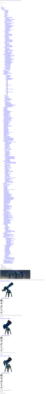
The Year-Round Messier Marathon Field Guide (8, 234)
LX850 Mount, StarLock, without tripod (8, 73)
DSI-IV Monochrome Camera (7, 211)
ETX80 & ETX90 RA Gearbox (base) (9, 181)
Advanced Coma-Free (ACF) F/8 (7, 67)
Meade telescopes (3, 266)
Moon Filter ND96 (6, 108)
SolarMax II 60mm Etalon (7, 246)
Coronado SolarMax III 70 (8, 239)
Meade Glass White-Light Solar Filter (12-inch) (10, 259)
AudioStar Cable (7, 226)
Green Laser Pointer (7, 170)
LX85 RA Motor (5, 187)
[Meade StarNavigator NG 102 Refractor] (1, 317)
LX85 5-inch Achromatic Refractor (8, 27)
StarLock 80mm (5, 188)
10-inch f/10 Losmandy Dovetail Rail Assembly (8, 138)
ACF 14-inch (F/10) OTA (7, 66)
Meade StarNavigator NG (6, 10)
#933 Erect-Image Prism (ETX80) (8, 99)
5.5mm (7, 89)
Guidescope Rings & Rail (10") (7, 112)
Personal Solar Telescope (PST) (10, 238)
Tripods (5, 150)
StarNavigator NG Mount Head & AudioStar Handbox (9, 189)
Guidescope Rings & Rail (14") (7, 113)
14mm (7, 90)
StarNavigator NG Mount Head (7, 209)
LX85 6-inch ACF (7, 24)
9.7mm (7, 80)
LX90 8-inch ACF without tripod (8, 34)
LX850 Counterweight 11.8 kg (7, 122)
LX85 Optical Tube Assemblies (7, 57)
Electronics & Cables (6, 228)
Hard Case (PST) (7, 255)
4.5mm (7, 85)
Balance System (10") (6, 127)
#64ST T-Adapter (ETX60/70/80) (7, 220)
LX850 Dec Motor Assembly (7, 202)
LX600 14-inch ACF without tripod (8, 46)
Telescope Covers (6, 166)
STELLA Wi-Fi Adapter (7, 230)
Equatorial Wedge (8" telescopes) (8, 142)
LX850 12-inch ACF (7, 48)
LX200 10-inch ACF (7, 37)
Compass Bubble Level (7, 169)
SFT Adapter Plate (7, 154)
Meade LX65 (5, 16)
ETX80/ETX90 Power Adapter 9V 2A (8, 120)
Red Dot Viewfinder (7, 101)
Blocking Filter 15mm (7, 250)
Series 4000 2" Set (8, 76)
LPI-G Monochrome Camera (7, 212)
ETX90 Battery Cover (7, 180)
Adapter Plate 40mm (7, 247)
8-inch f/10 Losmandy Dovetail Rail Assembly (9, 156)
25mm (7, 88)
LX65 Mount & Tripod (6, 71)
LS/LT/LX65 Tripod (7, 152)
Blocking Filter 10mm (7, 249)
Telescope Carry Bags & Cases (7, 161)
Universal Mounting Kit (7, 160)
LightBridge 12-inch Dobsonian (8, 52)
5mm (7, 92)
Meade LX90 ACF (6, 31)
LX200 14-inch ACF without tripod (8, 41)
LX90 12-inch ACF (7, 33)
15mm (7, 81)
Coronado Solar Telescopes (6, 237)
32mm (7, 83)
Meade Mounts (4, 70)
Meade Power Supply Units (5, 114)
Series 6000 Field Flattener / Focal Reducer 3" (8, 217)
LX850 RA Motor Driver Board (7, 201)
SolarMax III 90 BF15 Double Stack (10, 243)
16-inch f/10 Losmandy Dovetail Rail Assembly (10, 158)
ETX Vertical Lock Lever (7, 179)
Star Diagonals (5, 97)
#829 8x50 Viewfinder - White (8, 103)
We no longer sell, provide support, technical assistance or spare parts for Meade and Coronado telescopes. (10, 0)
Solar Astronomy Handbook (7, 235)
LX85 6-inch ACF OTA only (8, 23)
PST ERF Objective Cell (6, 205)
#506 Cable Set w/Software (8, 232)
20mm (7, 82)
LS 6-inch (6, 15)
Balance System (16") (6, 131)
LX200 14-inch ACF (7, 38)
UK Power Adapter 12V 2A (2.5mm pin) (8, 117)
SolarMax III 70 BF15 (9, 241)
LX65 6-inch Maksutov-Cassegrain (8, 17)
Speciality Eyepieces (7, 77)
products (2, 265)
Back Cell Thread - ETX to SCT (7, 184)
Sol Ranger (6, 256)
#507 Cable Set (6, 229)
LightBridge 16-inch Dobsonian (8, 53)
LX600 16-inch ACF (7, 44)
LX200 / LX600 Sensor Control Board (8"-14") (8, 197)
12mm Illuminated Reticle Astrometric (10, 78)
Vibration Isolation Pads (6, 124)
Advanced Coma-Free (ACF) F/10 (7, 64)
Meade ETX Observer (6, 12)
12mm (7, 87)
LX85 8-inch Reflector (7, 28)
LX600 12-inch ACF (7, 43)
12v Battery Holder (7, 175)
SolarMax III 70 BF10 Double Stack (10, 240)
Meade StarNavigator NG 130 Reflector (5, 318)
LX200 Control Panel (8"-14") (7, 196)
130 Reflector (6, 11)
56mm (7, 84)
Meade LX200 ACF (6, 36)
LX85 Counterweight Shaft (6, 134)
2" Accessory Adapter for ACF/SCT (7, 121)
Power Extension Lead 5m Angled (7, 119)
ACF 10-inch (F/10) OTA (7, 65)
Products (2, 9)
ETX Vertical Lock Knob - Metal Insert (8, 208)
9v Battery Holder (6, 133)
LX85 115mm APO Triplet (8, 30)
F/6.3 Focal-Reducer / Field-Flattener (7, 216)
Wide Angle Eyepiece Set (9, 75)
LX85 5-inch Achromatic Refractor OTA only (9, 25)
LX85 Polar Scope (6, 218)
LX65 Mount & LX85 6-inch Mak (8, 21)
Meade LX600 (5, 42)
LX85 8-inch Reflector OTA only (8, 26)
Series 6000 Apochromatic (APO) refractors (8, 61)
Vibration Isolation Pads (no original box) (8, 132)
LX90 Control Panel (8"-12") (7, 193)
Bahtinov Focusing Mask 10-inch (7, 222)
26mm (7, 94)
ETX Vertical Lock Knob (7, 178)
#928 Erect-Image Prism (7, 98)
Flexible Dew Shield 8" (7, 164)
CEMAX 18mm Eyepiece (7, 252)
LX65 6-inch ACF (7, 18)
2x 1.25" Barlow (7, 96)
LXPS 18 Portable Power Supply (7, 115)
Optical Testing (5, 233)
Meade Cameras (4, 210)
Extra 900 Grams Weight (6, 123)
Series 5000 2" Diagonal (7, 100)
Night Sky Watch (3, 8)
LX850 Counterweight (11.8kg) (8, 149)
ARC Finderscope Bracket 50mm (8, 106)
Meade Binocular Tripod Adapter (7, 261)
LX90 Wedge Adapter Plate (8, 143)
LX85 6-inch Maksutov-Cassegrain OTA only (9, 22)
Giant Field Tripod (6, 135)
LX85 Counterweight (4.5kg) (8, 148)
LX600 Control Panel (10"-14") (7, 200)
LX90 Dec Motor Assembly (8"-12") (7, 194)
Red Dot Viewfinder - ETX (8, 102)
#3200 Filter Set (5, 109)
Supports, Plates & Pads (6, 155)
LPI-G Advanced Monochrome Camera (8, 213)
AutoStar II (6, 225)
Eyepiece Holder (5, 183)
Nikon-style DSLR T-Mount (7, 221)
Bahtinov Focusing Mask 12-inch (7, 223)
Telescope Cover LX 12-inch (8, 168)
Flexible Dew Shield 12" (7, 165)
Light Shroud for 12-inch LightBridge (9, 171)
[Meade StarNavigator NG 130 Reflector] (1, 354)
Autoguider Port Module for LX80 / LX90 (8, 111)
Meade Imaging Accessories (5, 214)
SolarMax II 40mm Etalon (7, 245)
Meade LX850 (5, 47)
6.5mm (7, 86)
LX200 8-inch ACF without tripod (8, 39)
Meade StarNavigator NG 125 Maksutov (6, 372)
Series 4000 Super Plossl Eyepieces (8, 79)
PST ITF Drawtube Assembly (7, 204)
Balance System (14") (6, 128)
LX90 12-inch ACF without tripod (8, 35)
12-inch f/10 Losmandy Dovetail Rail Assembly (10, 157)
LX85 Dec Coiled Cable (6, 191)
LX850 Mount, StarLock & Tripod (8, 50)
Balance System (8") (6, 126)
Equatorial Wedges (6, 141)
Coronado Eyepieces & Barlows (7, 251)
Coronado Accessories (6, 254)
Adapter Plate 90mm (7, 248)
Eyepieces (5, 74)
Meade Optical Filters (5, 107)
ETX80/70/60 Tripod (7, 153)
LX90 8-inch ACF (7, 32)
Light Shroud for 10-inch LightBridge (7, 125)
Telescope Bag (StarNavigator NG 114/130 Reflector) (10, 162)
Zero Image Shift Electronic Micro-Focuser (8, 215)
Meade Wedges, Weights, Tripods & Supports (7, 140)
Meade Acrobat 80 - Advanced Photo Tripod (8, 262)
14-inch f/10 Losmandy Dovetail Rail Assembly (8, 139)
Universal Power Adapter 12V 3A (7, 116)
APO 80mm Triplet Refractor (8, 62)
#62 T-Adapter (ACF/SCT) (6, 219)
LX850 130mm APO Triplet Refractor (9, 49)
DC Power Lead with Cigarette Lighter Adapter (8, 118)
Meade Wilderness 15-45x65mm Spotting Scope (9, 260)
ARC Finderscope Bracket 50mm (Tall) (9, 105)
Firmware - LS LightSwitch (6, 137)
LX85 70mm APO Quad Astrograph (8, 29)
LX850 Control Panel (6, 203)
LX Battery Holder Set (6, 192)
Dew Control (5, 163)
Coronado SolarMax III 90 (8, 242)
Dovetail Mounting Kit (6, 130)
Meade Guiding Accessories (5, 110)
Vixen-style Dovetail (7, 159)
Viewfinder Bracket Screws (8, 176)
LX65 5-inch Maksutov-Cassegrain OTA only (9, 19)
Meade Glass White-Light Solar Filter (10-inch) (10, 258)
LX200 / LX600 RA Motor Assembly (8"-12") (8, 199)
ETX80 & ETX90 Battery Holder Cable (9, 182)
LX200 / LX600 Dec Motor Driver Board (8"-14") (9, 198)
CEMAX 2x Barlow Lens (7, 253)
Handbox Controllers (6, 224)
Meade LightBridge (6, 51)
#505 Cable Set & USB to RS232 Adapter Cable (10, 231)
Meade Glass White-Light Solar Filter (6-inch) (9, 257)
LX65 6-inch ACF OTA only (8, 20)
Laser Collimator (7, 172)
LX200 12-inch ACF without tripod (8, 40)
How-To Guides (3, 7)
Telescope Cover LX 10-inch (8, 167)
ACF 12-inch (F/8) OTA (7, 68)
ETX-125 (6, 14)
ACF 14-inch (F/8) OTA (7, 69)
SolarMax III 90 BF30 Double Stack (10, 244)
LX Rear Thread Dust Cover (8, 174)
